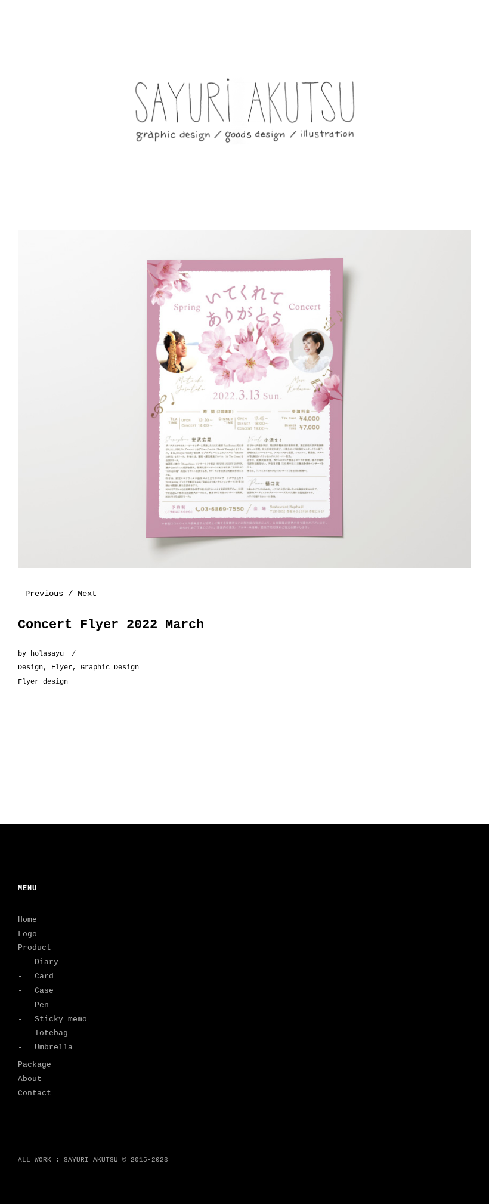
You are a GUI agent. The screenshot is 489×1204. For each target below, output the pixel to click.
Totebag (51, 1033)
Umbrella (54, 1047)
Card (44, 976)
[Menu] (33, 17)
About (30, 1079)
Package (34, 1064)
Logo (27, 934)
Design (30, 667)
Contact (34, 1093)
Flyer (61, 667)
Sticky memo (61, 1019)
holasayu (47, 654)
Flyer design (43, 682)
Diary (46, 962)
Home (27, 919)
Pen (42, 1005)
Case (44, 990)
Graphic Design (110, 667)
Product (34, 947)
